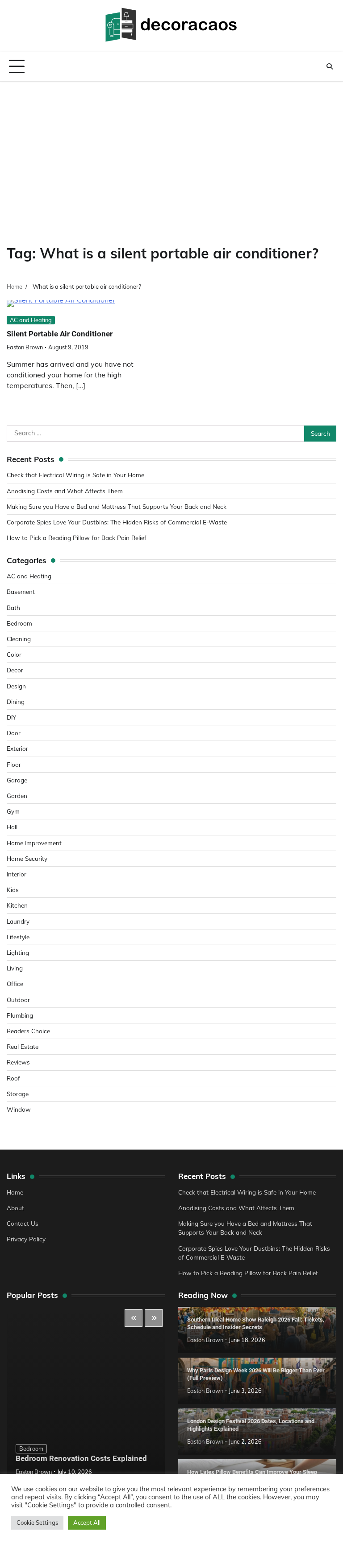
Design (16, 686)
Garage (17, 780)
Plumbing (20, 1015)
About (15, 1207)
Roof (13, 1078)
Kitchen (17, 905)
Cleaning (19, 639)
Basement (21, 591)
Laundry (18, 921)
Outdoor (18, 999)
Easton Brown (25, 347)
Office (15, 983)
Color (14, 654)
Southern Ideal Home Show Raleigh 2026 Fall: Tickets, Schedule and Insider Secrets (255, 1323)
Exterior (17, 748)
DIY (11, 717)
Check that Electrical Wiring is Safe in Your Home (75, 475)
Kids (13, 889)
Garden (17, 795)
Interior (16, 874)
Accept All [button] (86, 1522)
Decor (15, 670)
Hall (12, 827)
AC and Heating (31, 319)
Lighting (18, 952)
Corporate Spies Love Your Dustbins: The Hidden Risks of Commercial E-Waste (117, 522)
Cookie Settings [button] (37, 1522)
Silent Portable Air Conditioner (60, 333)
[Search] (329, 66)
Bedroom (19, 623)
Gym (13, 811)
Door (14, 733)
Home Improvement (34, 843)
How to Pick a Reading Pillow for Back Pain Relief (76, 537)
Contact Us (22, 1223)
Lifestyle (18, 937)
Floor (14, 764)
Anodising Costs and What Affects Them (65, 491)
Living (15, 968)
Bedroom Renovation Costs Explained (81, 1458)
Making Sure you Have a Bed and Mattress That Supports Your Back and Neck (116, 506)
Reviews (18, 1062)
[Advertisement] (171, 148)
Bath (13, 607)
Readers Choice (28, 1031)
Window (19, 1109)
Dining (16, 701)
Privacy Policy (26, 1239)
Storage (18, 1093)
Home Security (27, 858)
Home (15, 1192)
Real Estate (22, 1046)
